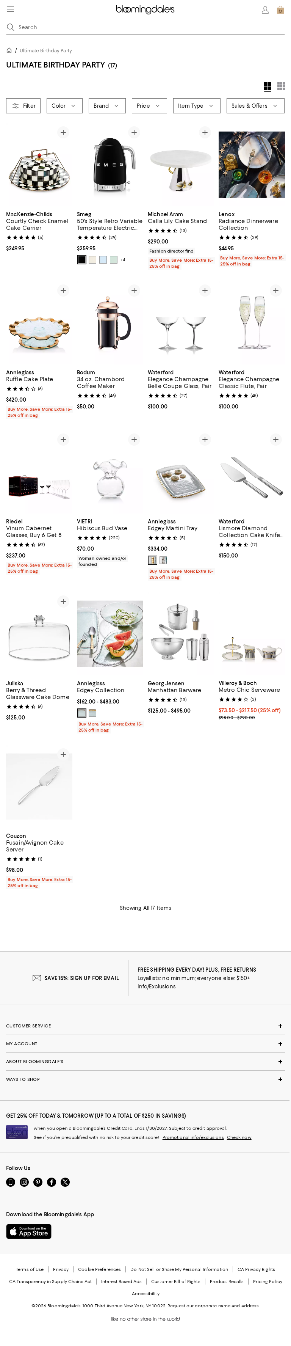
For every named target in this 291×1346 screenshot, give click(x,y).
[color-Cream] (92, 260)
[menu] (10, 9)
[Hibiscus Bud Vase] (110, 472)
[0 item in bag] (280, 9)
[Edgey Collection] (110, 633)
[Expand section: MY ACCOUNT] (145, 1044)
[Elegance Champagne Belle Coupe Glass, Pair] (181, 322)
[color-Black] (82, 260)
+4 (122, 259)
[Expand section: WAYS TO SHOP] (145, 1079)
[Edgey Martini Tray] (181, 472)
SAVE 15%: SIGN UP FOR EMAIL (81, 978)
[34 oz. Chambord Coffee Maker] (110, 322)
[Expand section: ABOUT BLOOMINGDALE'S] (145, 1062)
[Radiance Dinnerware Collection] (252, 164)
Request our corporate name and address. (213, 1306)
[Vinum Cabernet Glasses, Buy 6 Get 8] (39, 472)
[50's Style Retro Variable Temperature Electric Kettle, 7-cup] (110, 164)
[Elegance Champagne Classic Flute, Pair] (252, 322)
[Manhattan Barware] (181, 633)
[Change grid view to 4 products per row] (267, 87)
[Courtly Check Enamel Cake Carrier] (39, 164)
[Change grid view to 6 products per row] (281, 86)
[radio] (82, 260)
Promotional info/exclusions (193, 1137)
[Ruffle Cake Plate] (39, 322)
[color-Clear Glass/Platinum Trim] (163, 560)
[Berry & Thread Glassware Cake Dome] (39, 633)
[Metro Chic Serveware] (252, 633)
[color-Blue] (103, 260)
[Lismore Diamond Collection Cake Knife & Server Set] (252, 472)
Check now (239, 1137)
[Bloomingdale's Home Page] (145, 9)
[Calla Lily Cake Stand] (181, 164)
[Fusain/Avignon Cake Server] (39, 786)
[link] (39, 230)
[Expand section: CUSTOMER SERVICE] (145, 1026)
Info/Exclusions (157, 987)
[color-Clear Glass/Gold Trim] (152, 560)
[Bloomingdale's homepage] (10, 51)
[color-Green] (113, 260)
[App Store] (29, 1231)
